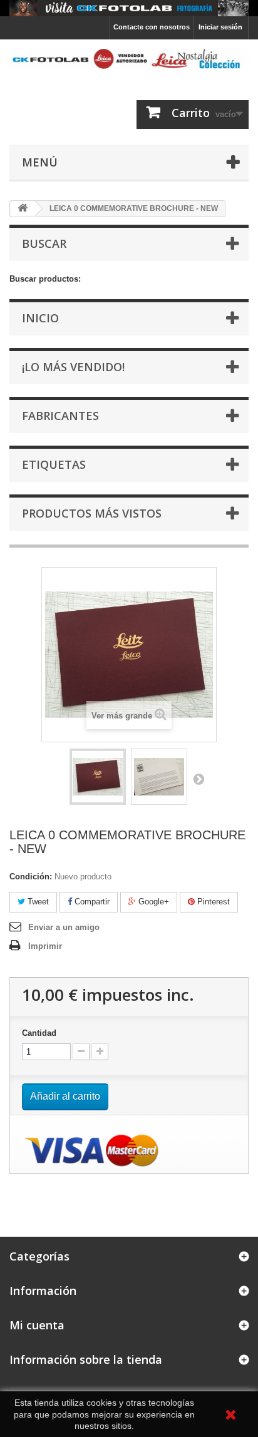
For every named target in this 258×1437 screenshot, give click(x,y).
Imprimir (45, 946)
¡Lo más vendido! (73, 366)
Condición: (30, 876)
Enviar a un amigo (64, 927)
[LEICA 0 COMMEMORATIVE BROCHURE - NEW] (97, 776)
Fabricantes (60, 415)
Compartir (91, 901)
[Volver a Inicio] (22, 209)
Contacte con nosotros (151, 27)
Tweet (37, 901)
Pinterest (212, 901)
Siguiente (198, 778)
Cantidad (39, 1033)
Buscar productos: (45, 279)
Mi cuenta (36, 1324)
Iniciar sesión (220, 27)
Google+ (152, 901)
